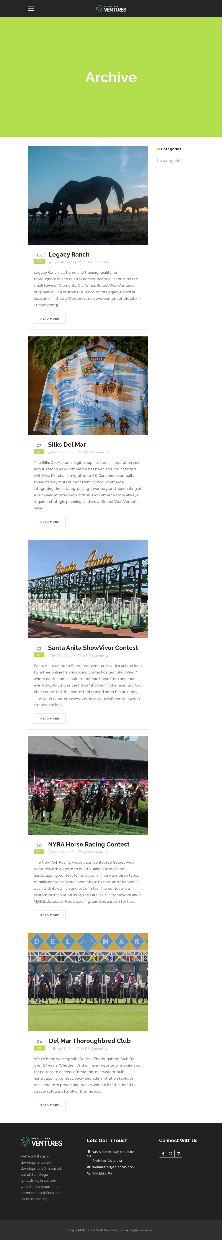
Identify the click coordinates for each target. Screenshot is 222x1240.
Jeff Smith (65, 1048)
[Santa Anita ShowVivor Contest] (88, 588)
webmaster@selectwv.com (113, 1167)
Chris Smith (65, 262)
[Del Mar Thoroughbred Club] (88, 982)
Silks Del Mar (67, 444)
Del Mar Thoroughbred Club (90, 1040)
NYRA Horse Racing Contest (88, 844)
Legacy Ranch (69, 254)
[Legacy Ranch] (88, 195)
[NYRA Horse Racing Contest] (88, 785)
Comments (101, 262)
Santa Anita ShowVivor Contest (93, 647)
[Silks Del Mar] (88, 385)
